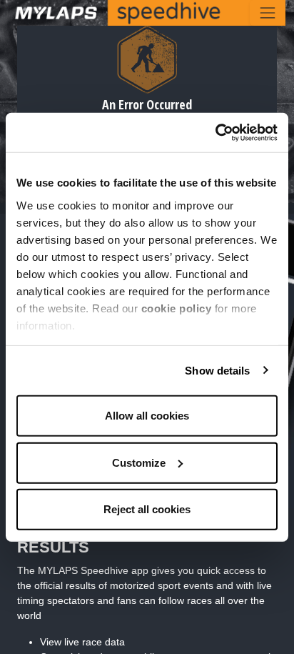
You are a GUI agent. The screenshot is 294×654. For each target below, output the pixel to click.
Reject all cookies (147, 509)
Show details (217, 370)
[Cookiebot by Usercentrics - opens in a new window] (215, 132)
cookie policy (176, 308)
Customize (139, 462)
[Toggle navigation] (267, 13)
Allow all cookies (147, 416)
